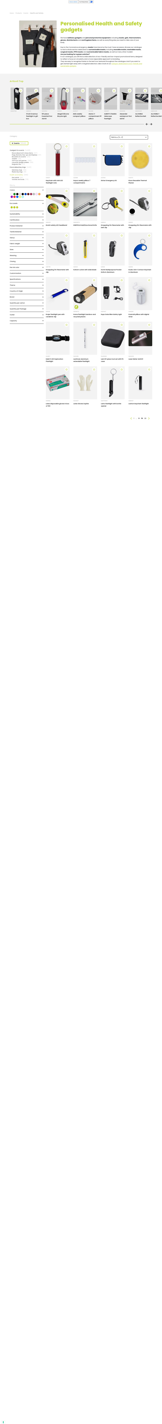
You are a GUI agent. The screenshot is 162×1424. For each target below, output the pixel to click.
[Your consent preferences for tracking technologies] (3, 1422)
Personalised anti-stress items (22, 153)
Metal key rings (17, 170)
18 (139, 418)
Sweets (14, 159)
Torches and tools (18, 179)
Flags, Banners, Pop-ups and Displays (24, 155)
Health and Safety (16, 175)
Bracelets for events (19, 157)
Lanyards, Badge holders (20, 162)
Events (20, 143)
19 (142, 418)
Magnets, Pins (16, 164)
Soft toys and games (19, 160)
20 (145, 418)
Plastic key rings (17, 172)
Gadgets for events (17, 150)
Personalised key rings (18, 167)
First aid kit (15, 177)
